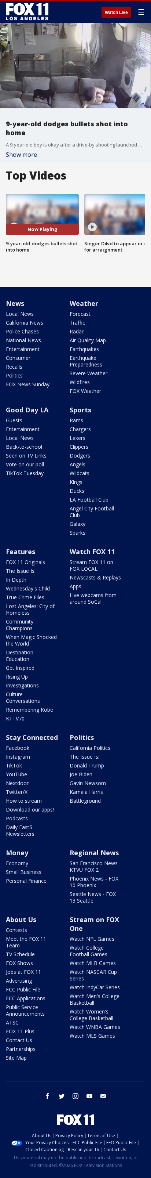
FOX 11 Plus (20, 1031)
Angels (77, 464)
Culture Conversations (23, 697)
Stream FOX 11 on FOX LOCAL (91, 565)
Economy (17, 863)
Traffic (77, 322)
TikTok (14, 765)
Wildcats (79, 473)
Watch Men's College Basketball (94, 999)
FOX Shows (19, 963)
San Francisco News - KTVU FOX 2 (95, 866)
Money (17, 852)
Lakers (77, 437)
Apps (75, 586)
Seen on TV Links (26, 455)
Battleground (85, 800)
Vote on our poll (25, 464)
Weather (84, 303)
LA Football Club (89, 499)
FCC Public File (23, 989)
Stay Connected (32, 737)
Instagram (18, 756)
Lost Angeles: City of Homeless (30, 609)
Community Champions (19, 625)
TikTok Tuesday (25, 473)
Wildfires (80, 382)
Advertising (19, 980)
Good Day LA (27, 409)
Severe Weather (88, 373)
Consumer (18, 357)
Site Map (16, 1057)
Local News (20, 313)
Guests (14, 420)
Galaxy (77, 523)
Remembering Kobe (29, 709)
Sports (80, 409)
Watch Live (116, 12)
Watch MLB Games (93, 963)
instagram (75, 1096)
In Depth (16, 579)
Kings (76, 481)
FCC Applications (25, 998)
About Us (21, 919)
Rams (76, 420)
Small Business (23, 871)
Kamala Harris (86, 791)
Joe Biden (81, 774)
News (15, 303)
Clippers (79, 446)
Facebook (17, 747)
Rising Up (17, 676)
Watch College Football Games (88, 951)
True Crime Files (25, 597)
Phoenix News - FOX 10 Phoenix (94, 882)
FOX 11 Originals (25, 562)
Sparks (77, 532)
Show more (21, 155)
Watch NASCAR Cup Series (93, 975)
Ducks (77, 490)
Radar (77, 331)
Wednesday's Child (28, 588)
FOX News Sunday (27, 384)
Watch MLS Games (92, 1035)
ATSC (12, 1022)
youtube (89, 1096)
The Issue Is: (21, 570)
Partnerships (21, 1048)
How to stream (24, 800)
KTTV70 (15, 718)
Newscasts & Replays (95, 577)
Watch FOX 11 (92, 551)
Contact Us (19, 1040)
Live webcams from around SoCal (93, 598)
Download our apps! (30, 809)
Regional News (94, 852)
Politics (14, 375)
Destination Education (19, 655)
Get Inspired (20, 667)
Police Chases (22, 331)
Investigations (22, 685)
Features (20, 551)
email (103, 1096)
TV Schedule (20, 954)
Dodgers (80, 455)
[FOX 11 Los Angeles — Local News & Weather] (27, 12)
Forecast (80, 313)
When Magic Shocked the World (31, 640)
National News (23, 340)
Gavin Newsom (88, 783)
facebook (48, 1096)
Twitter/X (16, 791)
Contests (16, 929)
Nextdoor (17, 783)
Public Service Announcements (25, 1010)
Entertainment (23, 349)
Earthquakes (84, 349)
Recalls (14, 366)
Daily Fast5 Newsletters (20, 830)
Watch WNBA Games (95, 1026)
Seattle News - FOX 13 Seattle (93, 897)
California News (24, 322)
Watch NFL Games (92, 938)
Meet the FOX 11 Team (26, 942)
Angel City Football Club (92, 511)
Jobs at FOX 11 (23, 971)
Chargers (80, 429)
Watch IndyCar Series (95, 987)
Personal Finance (26, 880)
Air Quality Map (88, 340)
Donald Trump (87, 765)
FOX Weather (85, 390)
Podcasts (17, 818)
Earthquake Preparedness (86, 361)
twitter (61, 1096)
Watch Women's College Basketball (91, 1015)
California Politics (90, 747)
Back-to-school (24, 446)
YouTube (16, 774)
